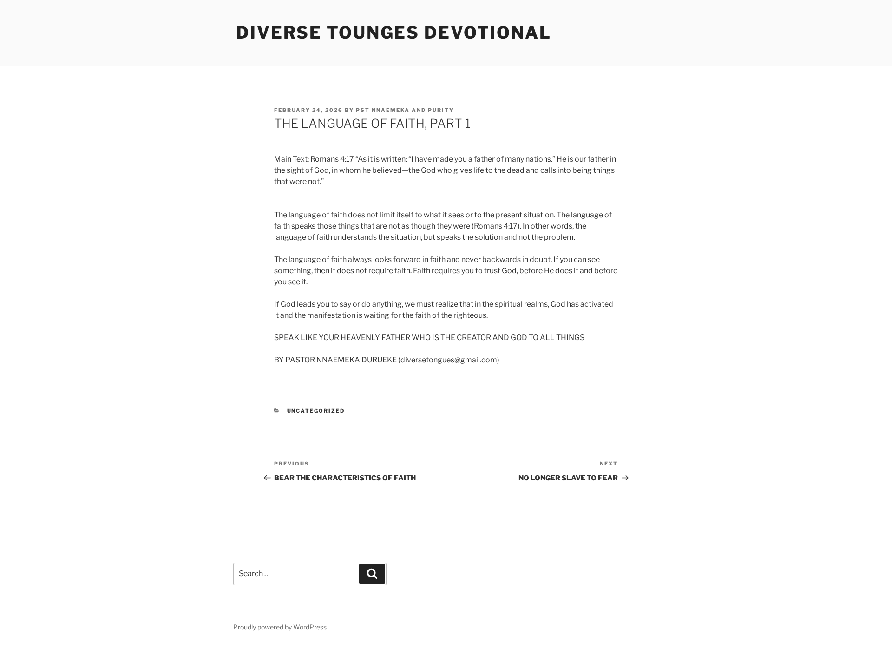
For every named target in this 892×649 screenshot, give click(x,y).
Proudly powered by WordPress (280, 627)
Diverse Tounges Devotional (393, 32)
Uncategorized (316, 410)
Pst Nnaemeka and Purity (405, 110)
